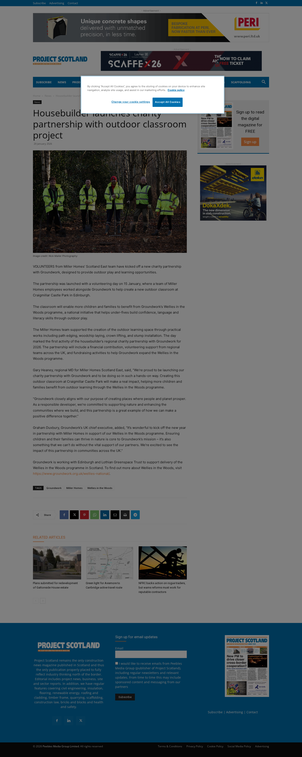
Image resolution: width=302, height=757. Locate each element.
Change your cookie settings (130, 101)
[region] (152, 95)
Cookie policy (176, 90)
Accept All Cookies (167, 102)
